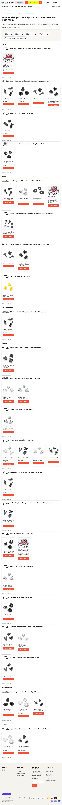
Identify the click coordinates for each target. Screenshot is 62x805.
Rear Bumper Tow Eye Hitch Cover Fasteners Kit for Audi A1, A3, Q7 (8, 232)
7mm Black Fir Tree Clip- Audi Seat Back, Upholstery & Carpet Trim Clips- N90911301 (23, 748)
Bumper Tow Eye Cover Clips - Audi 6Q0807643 (8, 199)
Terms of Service (4, 799)
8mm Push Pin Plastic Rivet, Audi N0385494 (38, 710)
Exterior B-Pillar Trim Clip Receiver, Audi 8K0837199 (8, 367)
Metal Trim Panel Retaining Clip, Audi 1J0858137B (7, 397)
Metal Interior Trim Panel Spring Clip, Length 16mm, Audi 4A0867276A (8, 459)
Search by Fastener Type (20, 6)
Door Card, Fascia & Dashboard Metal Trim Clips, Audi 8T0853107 (23, 397)
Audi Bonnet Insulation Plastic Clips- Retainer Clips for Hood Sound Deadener (8, 163)
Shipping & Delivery (21, 773)
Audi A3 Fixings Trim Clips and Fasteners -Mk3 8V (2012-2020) (20, 13)
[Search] (26, 2)
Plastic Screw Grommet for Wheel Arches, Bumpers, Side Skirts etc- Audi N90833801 (53, 100)
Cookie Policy (21, 797)
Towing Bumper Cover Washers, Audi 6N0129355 (37, 200)
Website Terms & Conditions (7, 797)
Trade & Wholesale (20, 775)
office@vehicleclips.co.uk (51, 780)
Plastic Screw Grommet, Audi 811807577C (8, 645)
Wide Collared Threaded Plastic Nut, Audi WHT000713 (23, 100)
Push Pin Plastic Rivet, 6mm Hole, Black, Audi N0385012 (8, 100)
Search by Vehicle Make (7, 6)
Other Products (31, 6)
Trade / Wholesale (56, 6)
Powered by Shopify (5, 801)
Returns (18, 777)
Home (3, 13)
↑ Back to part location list (6, 77)
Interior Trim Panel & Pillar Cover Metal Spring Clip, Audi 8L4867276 (23, 459)
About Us (58, 10)
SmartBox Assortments (7, 10)
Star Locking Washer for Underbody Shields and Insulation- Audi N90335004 (23, 711)
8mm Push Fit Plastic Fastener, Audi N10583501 (7, 132)
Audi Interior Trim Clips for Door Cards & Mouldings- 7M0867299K (8, 295)
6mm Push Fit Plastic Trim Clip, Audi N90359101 (53, 458)
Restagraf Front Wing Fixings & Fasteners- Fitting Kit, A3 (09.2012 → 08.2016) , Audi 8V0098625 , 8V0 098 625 (8, 67)
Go (40, 2)
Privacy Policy (15, 797)
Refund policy (11, 799)
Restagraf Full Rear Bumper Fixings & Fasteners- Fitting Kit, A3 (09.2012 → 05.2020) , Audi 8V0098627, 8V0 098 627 (53, 200)
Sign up (34, 786)
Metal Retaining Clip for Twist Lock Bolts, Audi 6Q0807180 (23, 200)
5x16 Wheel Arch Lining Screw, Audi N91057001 (38, 99)
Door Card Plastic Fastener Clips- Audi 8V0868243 (8, 552)
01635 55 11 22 (49, 778)
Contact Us (19, 771)
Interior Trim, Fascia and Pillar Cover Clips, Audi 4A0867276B (8, 428)
